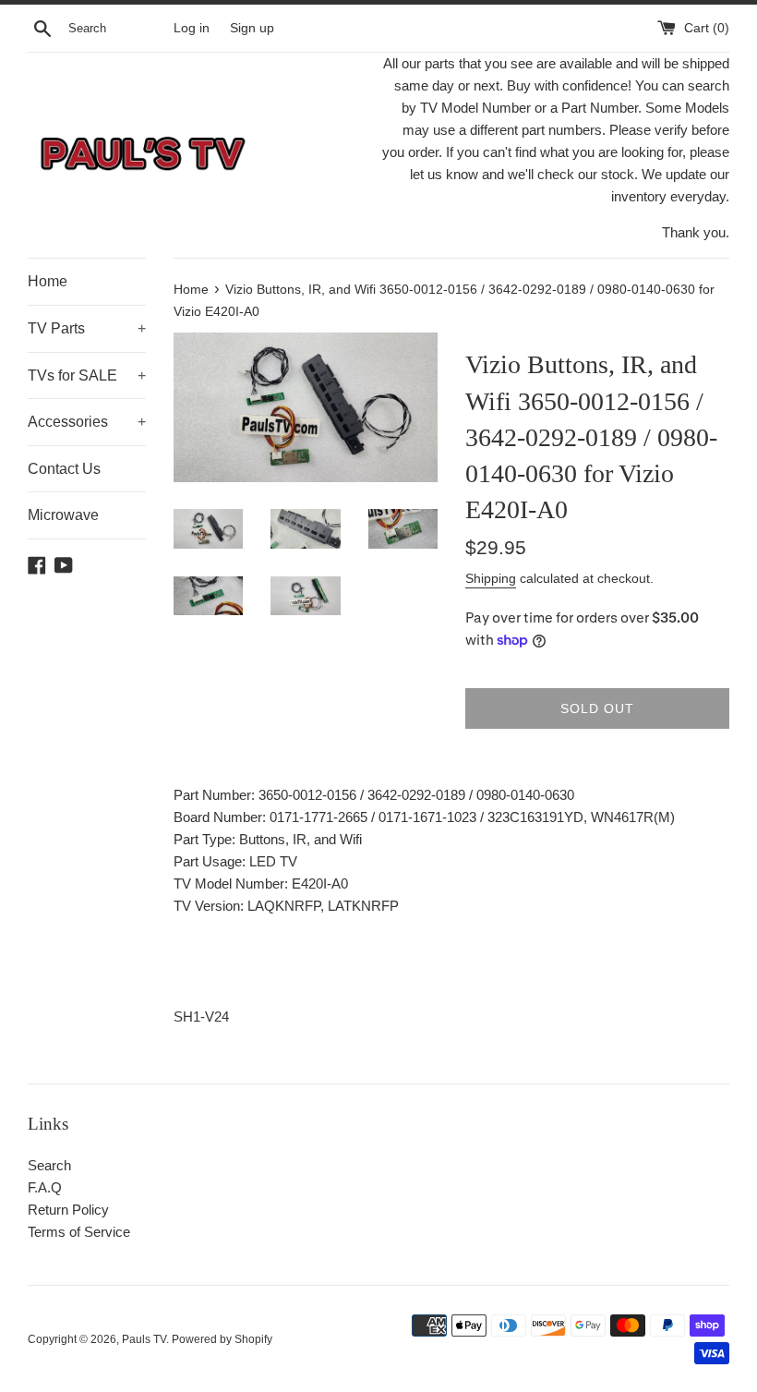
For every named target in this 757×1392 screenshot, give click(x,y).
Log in (192, 28)
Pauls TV (144, 1339)
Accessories (87, 422)
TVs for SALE (87, 375)
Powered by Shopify (222, 1339)
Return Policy (68, 1209)
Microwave (63, 515)
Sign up (252, 28)
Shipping (490, 578)
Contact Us (64, 469)
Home (47, 281)
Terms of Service (79, 1232)
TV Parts (87, 328)
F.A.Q (45, 1187)
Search (49, 1165)
